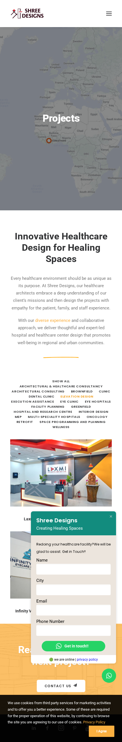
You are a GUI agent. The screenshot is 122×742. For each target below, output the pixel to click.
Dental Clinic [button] (41, 396)
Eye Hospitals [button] (98, 401)
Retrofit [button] (24, 422)
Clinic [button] (104, 391)
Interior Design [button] (93, 411)
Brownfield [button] (82, 391)
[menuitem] (61, 380)
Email (41, 600)
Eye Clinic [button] (69, 401)
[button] (109, 13)
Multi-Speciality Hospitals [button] (54, 416)
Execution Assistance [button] (32, 401)
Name (42, 560)
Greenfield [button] (81, 406)
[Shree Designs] (27, 13)
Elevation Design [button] (76, 396)
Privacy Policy (94, 722)
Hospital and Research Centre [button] (43, 411)
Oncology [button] (97, 416)
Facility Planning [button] (48, 406)
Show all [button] (61, 381)
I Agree (101, 731)
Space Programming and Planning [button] (72, 422)
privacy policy (87, 660)
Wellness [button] (60, 427)
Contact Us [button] (58, 686)
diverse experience (52, 320)
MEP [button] (18, 416)
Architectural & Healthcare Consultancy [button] (61, 386)
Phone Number (50, 621)
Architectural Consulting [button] (38, 391)
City (40, 580)
